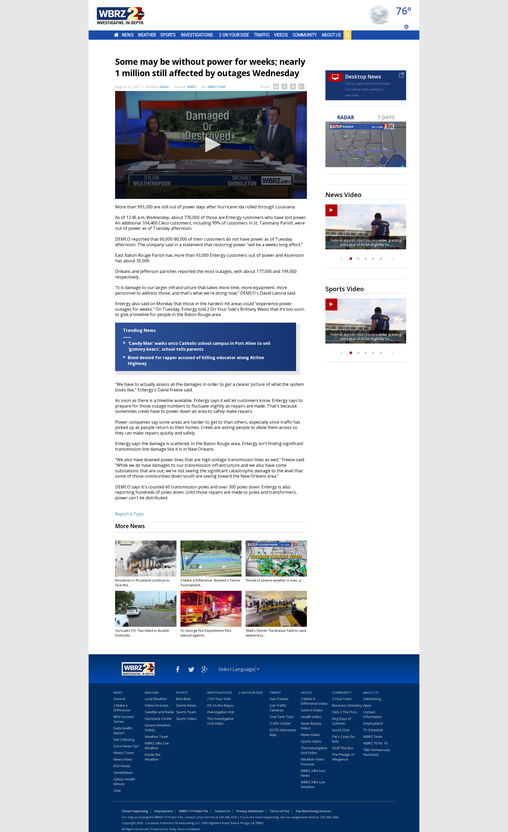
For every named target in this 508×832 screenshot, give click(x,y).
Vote (117, 790)
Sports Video (186, 718)
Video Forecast (156, 705)
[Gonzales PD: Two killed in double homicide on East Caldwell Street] (145, 609)
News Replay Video (311, 725)
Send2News (123, 772)
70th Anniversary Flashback (376, 752)
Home (116, 35)
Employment (373, 723)
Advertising (372, 698)
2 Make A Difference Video (314, 701)
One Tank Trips (282, 716)
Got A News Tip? (126, 746)
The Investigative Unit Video (220, 721)
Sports (168, 35)
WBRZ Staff (216, 86)
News (127, 35)
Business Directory (347, 705)
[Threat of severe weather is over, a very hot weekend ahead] (276, 559)
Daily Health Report (123, 730)
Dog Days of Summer (341, 721)
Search (347, 35)
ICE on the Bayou (220, 705)
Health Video (311, 716)
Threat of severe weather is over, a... (274, 580)
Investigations (197, 35)
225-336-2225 (228, 817)
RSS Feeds (122, 766)
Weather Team (156, 736)
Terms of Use (279, 811)
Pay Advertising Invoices (313, 811)
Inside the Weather (153, 757)
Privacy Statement (250, 811)
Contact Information (372, 714)
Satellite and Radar (159, 712)
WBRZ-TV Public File (193, 811)
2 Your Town (342, 698)
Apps (367, 705)
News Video (123, 759)
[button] (211, 144)
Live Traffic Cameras (278, 707)
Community (305, 35)
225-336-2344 (329, 817)
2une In (119, 698)
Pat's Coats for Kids (343, 739)
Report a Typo (129, 514)
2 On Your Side (234, 35)
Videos (281, 35)
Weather (147, 35)
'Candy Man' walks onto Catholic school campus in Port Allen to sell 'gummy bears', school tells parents (199, 346)
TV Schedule (373, 730)
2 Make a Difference (122, 707)
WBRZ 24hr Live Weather (157, 745)
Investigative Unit (220, 712)
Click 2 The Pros (344, 712)
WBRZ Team (372, 736)
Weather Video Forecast (313, 761)
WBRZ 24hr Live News (313, 773)
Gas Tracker (279, 698)
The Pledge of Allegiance (343, 757)
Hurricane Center (158, 718)
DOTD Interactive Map (283, 732)
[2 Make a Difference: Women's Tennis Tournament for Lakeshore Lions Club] (211, 559)
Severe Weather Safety (158, 727)
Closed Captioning (135, 811)
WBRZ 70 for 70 (375, 743)
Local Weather (156, 698)
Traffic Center (280, 723)
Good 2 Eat (340, 730)
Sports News (186, 705)
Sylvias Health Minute (124, 781)
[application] (211, 145)
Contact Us (222, 811)
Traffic (262, 35)
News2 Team (124, 752)
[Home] (127, 15)
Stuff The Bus (342, 748)
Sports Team (186, 712)
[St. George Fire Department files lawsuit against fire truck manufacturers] (211, 609)
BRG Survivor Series (124, 719)
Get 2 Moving (124, 739)
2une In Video (312, 710)
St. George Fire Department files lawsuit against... (206, 633)
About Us (331, 35)
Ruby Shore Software (184, 829)
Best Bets (183, 698)
